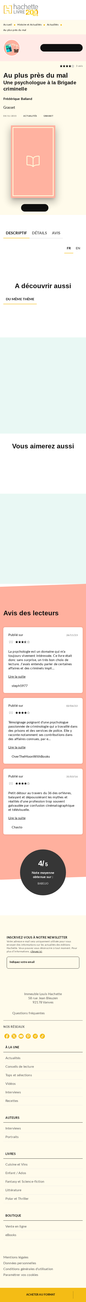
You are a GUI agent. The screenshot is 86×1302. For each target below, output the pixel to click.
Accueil (7, 24)
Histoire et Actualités (29, 24)
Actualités (52, 24)
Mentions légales (15, 1257)
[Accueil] (20, 10)
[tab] (16, 233)
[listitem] (6, 1036)
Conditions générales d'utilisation (28, 1269)
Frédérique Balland (17, 99)
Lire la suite (16, 676)
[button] (61, 48)
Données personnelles (19, 1263)
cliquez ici (36, 951)
